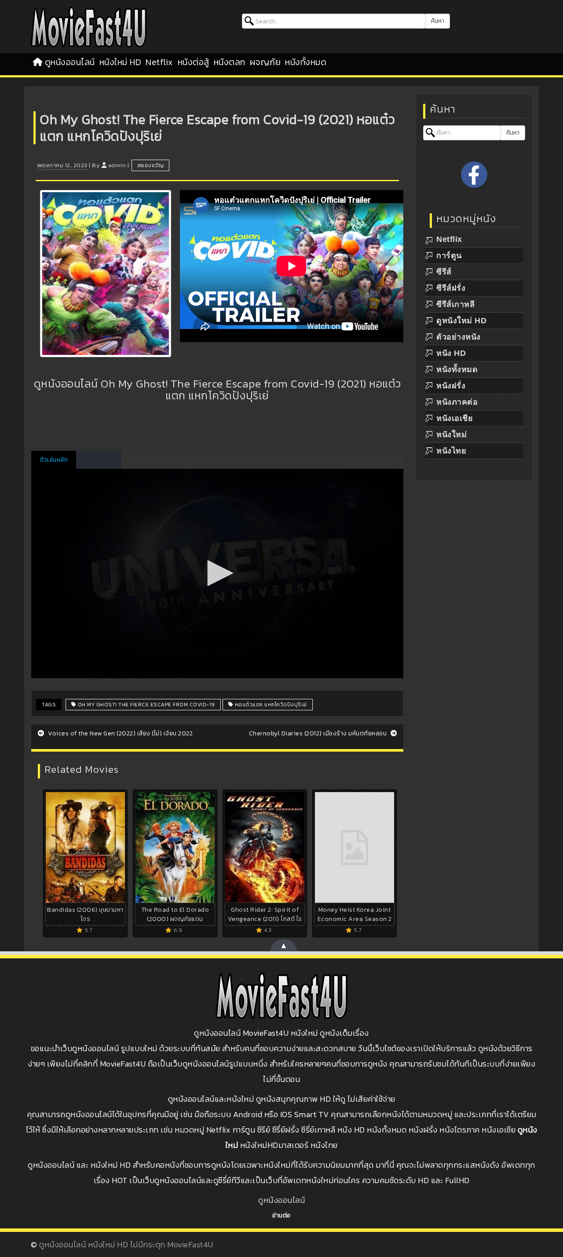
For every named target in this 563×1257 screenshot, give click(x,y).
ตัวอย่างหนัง (458, 337)
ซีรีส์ (444, 271)
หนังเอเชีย (454, 418)
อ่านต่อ (281, 1215)
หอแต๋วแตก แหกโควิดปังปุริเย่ (270, 705)
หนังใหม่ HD (120, 62)
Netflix (159, 62)
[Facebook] (474, 174)
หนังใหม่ (451, 434)
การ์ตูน (449, 255)
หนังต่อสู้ (193, 62)
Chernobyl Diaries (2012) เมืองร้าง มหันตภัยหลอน (318, 733)
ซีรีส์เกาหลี (455, 304)
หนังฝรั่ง (450, 385)
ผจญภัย (265, 62)
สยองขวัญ (150, 165)
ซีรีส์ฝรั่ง (450, 288)
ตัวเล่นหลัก (54, 459)
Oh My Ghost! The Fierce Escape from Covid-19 (145, 705)
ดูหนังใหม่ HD (461, 320)
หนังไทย (451, 450)
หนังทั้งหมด (305, 62)
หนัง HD (451, 353)
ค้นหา (437, 21)
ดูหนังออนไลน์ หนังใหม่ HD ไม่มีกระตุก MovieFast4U (126, 1244)
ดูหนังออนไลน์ (70, 62)
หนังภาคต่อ (457, 402)
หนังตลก (229, 62)
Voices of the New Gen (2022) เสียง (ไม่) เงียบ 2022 (120, 733)
